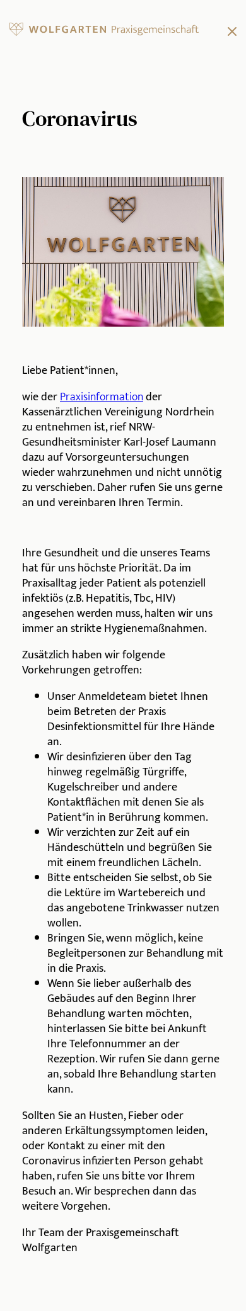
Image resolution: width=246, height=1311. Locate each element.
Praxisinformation (101, 397)
